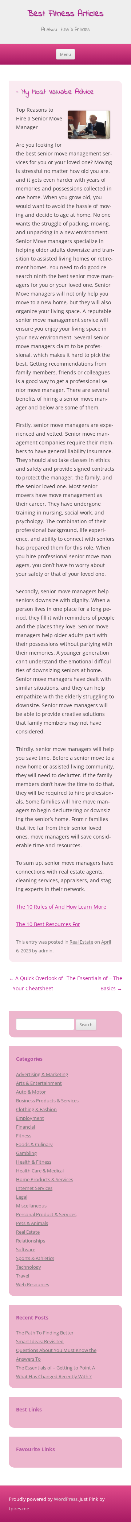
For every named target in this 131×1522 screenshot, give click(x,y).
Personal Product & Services (46, 1214)
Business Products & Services (47, 1100)
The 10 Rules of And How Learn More (61, 906)
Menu (65, 54)
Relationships (30, 1240)
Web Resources (32, 1284)
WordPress (66, 1499)
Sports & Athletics (35, 1258)
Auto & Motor (31, 1091)
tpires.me (19, 1508)
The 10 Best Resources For (48, 924)
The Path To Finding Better (45, 1332)
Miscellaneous (31, 1205)
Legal (21, 1197)
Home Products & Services (44, 1179)
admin (45, 950)
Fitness (23, 1135)
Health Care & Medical (40, 1170)
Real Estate (81, 942)
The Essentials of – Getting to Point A (55, 1367)
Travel (22, 1275)
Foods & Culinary (34, 1144)
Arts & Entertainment (39, 1083)
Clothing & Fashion (36, 1109)
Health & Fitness (33, 1162)
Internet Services (34, 1188)
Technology (28, 1267)
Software (25, 1249)
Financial (25, 1127)
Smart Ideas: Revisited (40, 1341)
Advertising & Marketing (42, 1074)
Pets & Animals (32, 1223)
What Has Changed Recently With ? (54, 1376)
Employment (30, 1118)
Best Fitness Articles (65, 14)
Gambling (26, 1153)
